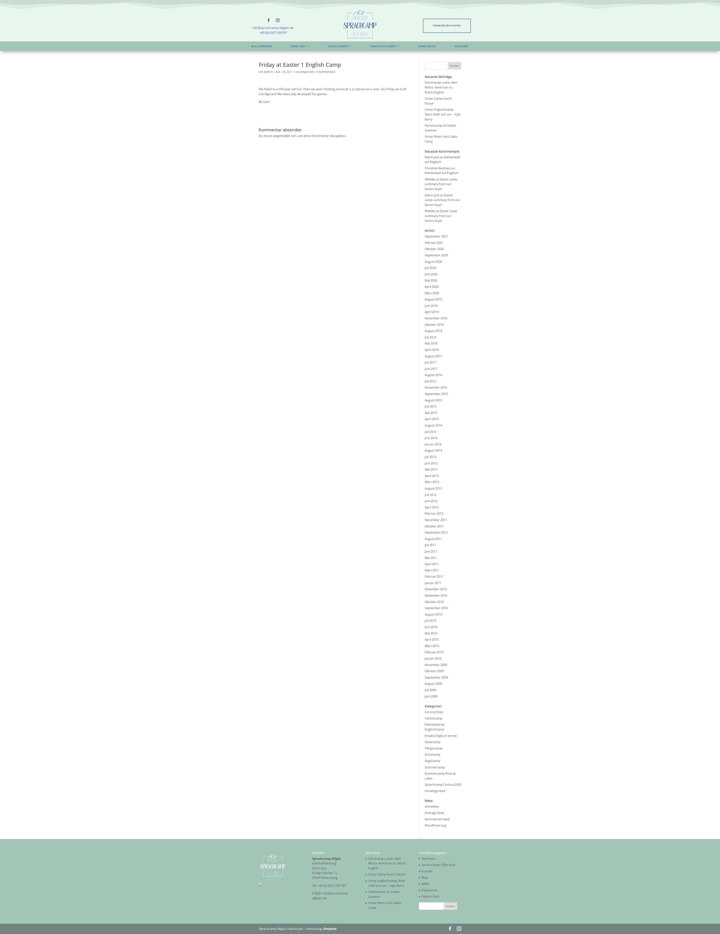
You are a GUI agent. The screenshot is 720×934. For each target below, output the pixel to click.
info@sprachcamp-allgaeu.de (273, 28)
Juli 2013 (430, 457)
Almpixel (329, 929)
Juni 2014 (431, 438)
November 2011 (436, 520)
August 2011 (433, 539)
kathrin (268, 72)
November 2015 (436, 387)
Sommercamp (435, 767)
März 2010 (432, 646)
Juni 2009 (431, 696)
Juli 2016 (430, 381)
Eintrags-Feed (434, 813)
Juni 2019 (431, 306)
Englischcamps (383, 46)
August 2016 (433, 375)
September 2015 (436, 394)
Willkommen (261, 46)
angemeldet (281, 136)
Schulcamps (338, 46)
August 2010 (433, 614)
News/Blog (427, 46)
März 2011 (432, 570)
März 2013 (432, 482)
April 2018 (432, 350)
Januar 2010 (433, 658)
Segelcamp (432, 761)
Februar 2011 (434, 576)
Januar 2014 (433, 444)
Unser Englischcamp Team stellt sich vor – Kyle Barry (442, 114)
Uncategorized (304, 72)
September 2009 (436, 677)
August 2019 (433, 299)
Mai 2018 (431, 343)
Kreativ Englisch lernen (441, 736)
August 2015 (433, 400)
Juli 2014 (430, 432)
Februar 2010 (434, 652)
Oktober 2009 (434, 671)
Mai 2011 (431, 558)
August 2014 (433, 425)
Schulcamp (432, 754)
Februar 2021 (434, 243)
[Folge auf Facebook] (268, 20)
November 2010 (436, 595)
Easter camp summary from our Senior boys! (441, 184)
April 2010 (432, 639)
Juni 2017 (431, 369)
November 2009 (436, 665)
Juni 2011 (431, 551)
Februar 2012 (434, 513)
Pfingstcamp (433, 748)
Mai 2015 (431, 413)
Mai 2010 (431, 633)
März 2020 (432, 293)
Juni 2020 (431, 274)
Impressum (430, 890)
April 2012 (432, 507)
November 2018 (436, 318)
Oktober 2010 (434, 602)
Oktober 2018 (434, 325)
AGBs (425, 884)
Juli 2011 (430, 545)
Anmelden (432, 806)
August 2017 (433, 356)
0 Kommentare (325, 72)
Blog (425, 877)
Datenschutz (430, 896)
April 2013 (432, 476)
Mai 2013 (431, 469)
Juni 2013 (431, 463)
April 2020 (432, 287)
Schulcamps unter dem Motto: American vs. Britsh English (441, 87)
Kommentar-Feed (437, 819)
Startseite (428, 859)
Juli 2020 (430, 268)
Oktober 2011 (434, 526)
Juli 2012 (430, 495)
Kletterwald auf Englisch (441, 173)
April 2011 (432, 564)
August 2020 (433, 262)
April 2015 (432, 419)
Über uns (298, 46)
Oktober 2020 (434, 249)
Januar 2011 (433, 583)
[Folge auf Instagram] (277, 20)
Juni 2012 (431, 501)
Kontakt (462, 46)
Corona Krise (434, 712)
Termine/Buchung (447, 25)
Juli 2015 (430, 406)
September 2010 (436, 608)
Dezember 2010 (436, 589)
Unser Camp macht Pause (386, 874)
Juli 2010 (430, 621)
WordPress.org (435, 825)
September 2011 (436, 532)
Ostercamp (432, 742)
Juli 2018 (430, 337)
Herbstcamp (433, 718)
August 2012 (433, 488)
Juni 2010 (431, 627)
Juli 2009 (430, 690)
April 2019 (432, 312)
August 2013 (433, 450)
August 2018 (433, 331)
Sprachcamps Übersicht (438, 865)
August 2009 (433, 684)
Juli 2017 (430, 362)
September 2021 (436, 236)
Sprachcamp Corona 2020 (443, 784)
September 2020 (436, 255)
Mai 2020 (431, 280)
